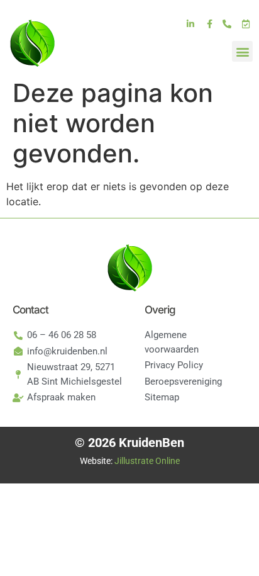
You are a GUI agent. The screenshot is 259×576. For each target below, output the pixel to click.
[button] (242, 51)
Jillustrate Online (147, 461)
